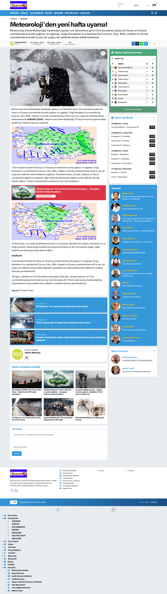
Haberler (13, 19)
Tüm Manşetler (68, 483)
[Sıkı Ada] (115, 284)
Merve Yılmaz (128, 305)
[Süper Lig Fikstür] (154, 118)
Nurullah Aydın (129, 294)
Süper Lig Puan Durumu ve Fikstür (27, 582)
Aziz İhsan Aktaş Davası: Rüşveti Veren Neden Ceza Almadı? (138, 198)
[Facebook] (12, 491)
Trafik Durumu (68, 478)
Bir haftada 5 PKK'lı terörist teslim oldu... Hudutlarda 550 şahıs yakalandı (26, 392)
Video (10, 544)
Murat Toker (128, 368)
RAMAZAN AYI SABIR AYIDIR (133, 253)
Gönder (17, 453)
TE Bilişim (153, 502)
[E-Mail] (27, 358)
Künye (101, 471)
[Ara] (152, 13)
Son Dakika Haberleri (70, 486)
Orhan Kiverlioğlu (131, 338)
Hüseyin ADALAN (129, 357)
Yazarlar (12, 547)
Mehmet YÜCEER (129, 206)
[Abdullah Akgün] (115, 317)
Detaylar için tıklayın (133, 109)
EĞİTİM (48, 13)
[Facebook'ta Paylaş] (133, 43)
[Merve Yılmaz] (115, 306)
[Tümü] (154, 188)
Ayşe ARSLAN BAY (129, 261)
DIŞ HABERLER (36, 13)
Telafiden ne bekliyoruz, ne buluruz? (137, 242)
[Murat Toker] (115, 370)
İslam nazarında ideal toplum (134, 330)
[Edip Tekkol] (115, 229)
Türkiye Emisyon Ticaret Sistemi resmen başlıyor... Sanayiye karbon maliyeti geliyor (57, 392)
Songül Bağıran (129, 250)
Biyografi (12, 559)
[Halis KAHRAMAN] (115, 273)
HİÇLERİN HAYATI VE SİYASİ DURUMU (137, 361)
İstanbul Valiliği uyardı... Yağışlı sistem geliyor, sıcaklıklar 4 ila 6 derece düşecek (89, 392)
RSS (14, 502)
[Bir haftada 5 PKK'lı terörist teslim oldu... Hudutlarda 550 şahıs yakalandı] (27, 379)
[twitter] (113, 510)
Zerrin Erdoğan (129, 215)
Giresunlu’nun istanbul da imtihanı (136, 372)
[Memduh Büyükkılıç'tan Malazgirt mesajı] (90, 407)
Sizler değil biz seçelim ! (132, 286)
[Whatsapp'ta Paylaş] (142, 43)
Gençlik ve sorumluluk (131, 297)
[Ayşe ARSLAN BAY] (115, 262)
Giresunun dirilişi (129, 319)
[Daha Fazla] (146, 43)
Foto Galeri (13, 541)
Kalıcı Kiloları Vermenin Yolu (133, 308)
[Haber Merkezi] (17, 354)
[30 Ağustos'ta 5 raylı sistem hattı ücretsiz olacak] (27, 407)
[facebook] (58, 510)
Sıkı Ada (125, 283)
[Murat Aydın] (115, 196)
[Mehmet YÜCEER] (115, 207)
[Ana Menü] (155, 13)
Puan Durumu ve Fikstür (71, 481)
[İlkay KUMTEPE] (115, 240)
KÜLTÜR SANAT (72, 13)
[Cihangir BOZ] (115, 328)
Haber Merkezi (32, 353)
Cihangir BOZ (128, 327)
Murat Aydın (127, 193)
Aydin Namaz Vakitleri (71, 475)
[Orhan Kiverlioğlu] (115, 339)
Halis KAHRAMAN (129, 270)
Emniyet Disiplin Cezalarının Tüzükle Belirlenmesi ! (137, 275)
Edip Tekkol (127, 228)
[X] (16, 491)
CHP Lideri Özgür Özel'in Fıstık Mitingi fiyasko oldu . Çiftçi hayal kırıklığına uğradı (138, 220)
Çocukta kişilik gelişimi (131, 264)
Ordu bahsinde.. (129, 341)
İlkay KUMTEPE (128, 239)
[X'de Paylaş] (137, 43)
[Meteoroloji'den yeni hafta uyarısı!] (58, 77)
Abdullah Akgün (129, 316)
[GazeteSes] (18, 5)
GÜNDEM (14, 13)
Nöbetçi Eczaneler (69, 471)
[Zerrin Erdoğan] (115, 218)
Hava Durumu (68, 473)
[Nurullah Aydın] (115, 295)
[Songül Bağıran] (115, 251)
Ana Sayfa (12, 515)
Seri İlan (11, 553)
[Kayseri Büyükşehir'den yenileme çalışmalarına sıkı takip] (59, 407)
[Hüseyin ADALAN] (115, 359)
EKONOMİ (58, 13)
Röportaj (12, 556)
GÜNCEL (24, 13)
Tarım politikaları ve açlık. (132, 209)
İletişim (131, 471)
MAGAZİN (85, 13)
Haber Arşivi (67, 488)
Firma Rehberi (14, 550)
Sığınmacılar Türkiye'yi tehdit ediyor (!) (138, 231)
